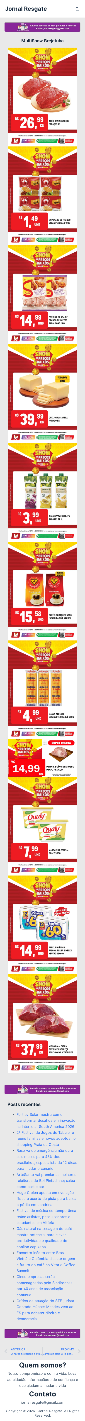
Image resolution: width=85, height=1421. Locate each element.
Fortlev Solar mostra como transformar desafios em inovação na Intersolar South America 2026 (46, 1120)
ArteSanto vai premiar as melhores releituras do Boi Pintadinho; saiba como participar (46, 1180)
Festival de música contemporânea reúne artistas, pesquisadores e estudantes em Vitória (46, 1216)
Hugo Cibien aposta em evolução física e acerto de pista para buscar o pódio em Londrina (47, 1198)
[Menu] (78, 9)
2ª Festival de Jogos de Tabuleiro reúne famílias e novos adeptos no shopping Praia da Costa (46, 1138)
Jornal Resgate (26, 8)
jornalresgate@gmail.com (42, 1402)
